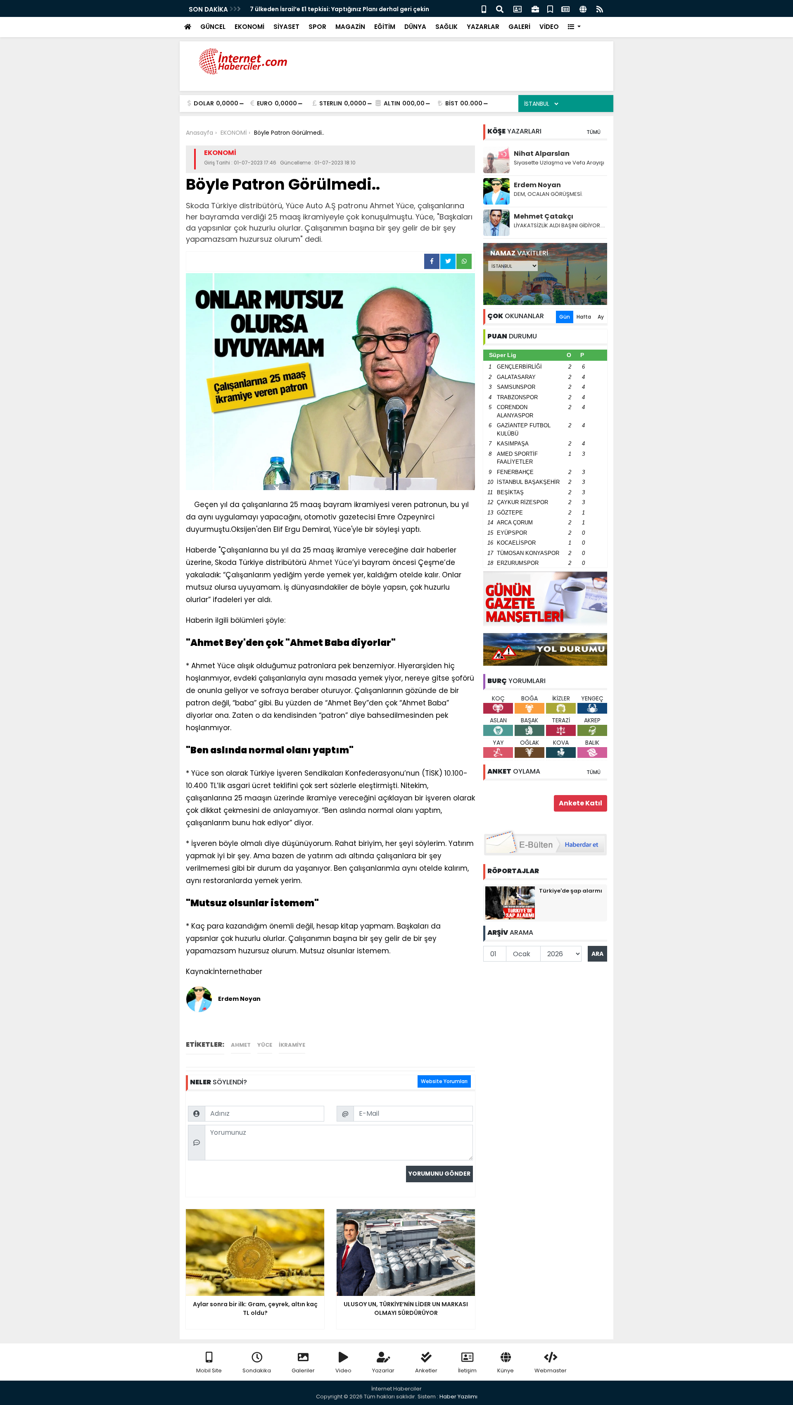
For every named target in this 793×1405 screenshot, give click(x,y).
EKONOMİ (249, 26)
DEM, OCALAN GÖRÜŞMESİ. (548, 194)
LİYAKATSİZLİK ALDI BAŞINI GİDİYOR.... (559, 225)
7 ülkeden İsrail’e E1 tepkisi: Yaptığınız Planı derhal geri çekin (339, 9)
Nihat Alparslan (542, 153)
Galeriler (303, 1370)
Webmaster (550, 1370)
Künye (505, 1370)
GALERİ (519, 26)
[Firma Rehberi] (535, 8)
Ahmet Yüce (330, 562)
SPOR (317, 26)
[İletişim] (517, 8)
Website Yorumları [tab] (444, 1081)
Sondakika (256, 1370)
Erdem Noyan (537, 185)
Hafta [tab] (584, 316)
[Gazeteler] (565, 8)
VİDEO (549, 26)
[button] (574, 27)
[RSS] (599, 8)
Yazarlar (383, 1370)
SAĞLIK (446, 26)
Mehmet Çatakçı (543, 216)
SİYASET (286, 26)
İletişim (467, 1370)
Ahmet (241, 1045)
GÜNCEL (213, 26)
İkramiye (292, 1045)
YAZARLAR (483, 26)
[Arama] (500, 8)
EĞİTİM (384, 26)
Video (343, 1370)
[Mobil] (483, 8)
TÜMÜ (593, 132)
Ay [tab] (601, 316)
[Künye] (583, 8)
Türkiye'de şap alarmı (570, 891)
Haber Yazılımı (458, 1396)
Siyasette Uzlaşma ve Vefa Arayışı (559, 163)
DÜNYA (415, 26)
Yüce (264, 1045)
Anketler (426, 1370)
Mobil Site (209, 1370)
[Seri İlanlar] (550, 8)
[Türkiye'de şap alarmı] (510, 902)
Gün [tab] (564, 316)
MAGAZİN (350, 26)
